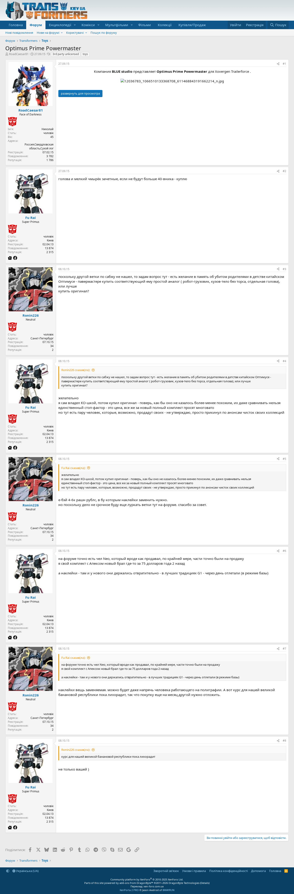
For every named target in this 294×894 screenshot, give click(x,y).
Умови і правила (194, 871)
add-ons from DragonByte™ (136, 883)
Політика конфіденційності (228, 871)
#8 (284, 741)
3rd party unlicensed (66, 54)
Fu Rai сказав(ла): (73, 468)
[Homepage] (10, 257)
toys (85, 54)
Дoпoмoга (258, 871)
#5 (284, 459)
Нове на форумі (48, 33)
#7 (284, 649)
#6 (284, 551)
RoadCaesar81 (18, 54)
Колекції (165, 24)
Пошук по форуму (103, 33)
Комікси (88, 24)
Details (205, 883)
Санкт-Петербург (42, 338)
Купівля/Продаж (192, 24)
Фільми (144, 24)
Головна (16, 24)
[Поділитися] (278, 64)
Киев (50, 240)
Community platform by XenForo (146, 879)
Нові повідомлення (19, 33)
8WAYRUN (168, 890)
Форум (36, 24)
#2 (284, 171)
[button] (75, 25)
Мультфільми (116, 24)
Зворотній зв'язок (166, 871)
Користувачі (75, 33)
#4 (284, 361)
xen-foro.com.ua (154, 886)
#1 (284, 64)
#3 (284, 269)
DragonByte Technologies (184, 883)
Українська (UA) (27, 871)
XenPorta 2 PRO (129, 890)
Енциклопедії (60, 24)
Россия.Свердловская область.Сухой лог (39, 146)
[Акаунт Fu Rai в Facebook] (15, 257)
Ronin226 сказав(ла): (75, 370)
